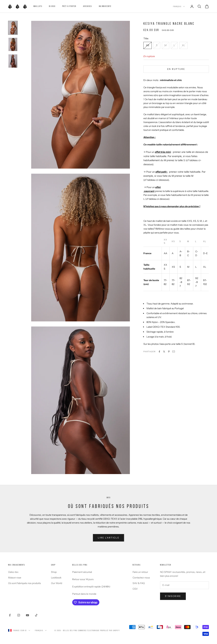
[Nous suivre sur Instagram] (18, 615)
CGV (135, 588)
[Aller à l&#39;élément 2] (13, 44)
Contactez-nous (141, 577)
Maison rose (14, 577)
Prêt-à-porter (69, 6)
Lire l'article (108, 537)
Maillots (38, 6)
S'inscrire (173, 596)
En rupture (176, 69)
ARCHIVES (87, 6)
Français (177, 6)
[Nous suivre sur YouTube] (27, 615)
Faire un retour (140, 572)
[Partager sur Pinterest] (168, 351)
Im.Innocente (105, 6)
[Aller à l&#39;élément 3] (13, 61)
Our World (56, 583)
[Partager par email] (173, 351)
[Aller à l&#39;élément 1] (13, 28)
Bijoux (52, 6)
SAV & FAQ (139, 583)
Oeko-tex (13, 572)
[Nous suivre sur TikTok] (36, 615)
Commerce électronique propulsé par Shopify (99, 630)
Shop (54, 572)
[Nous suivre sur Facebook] (10, 615)
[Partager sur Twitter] (164, 351)
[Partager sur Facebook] (159, 351)
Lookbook (56, 577)
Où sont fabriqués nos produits (24, 583)
